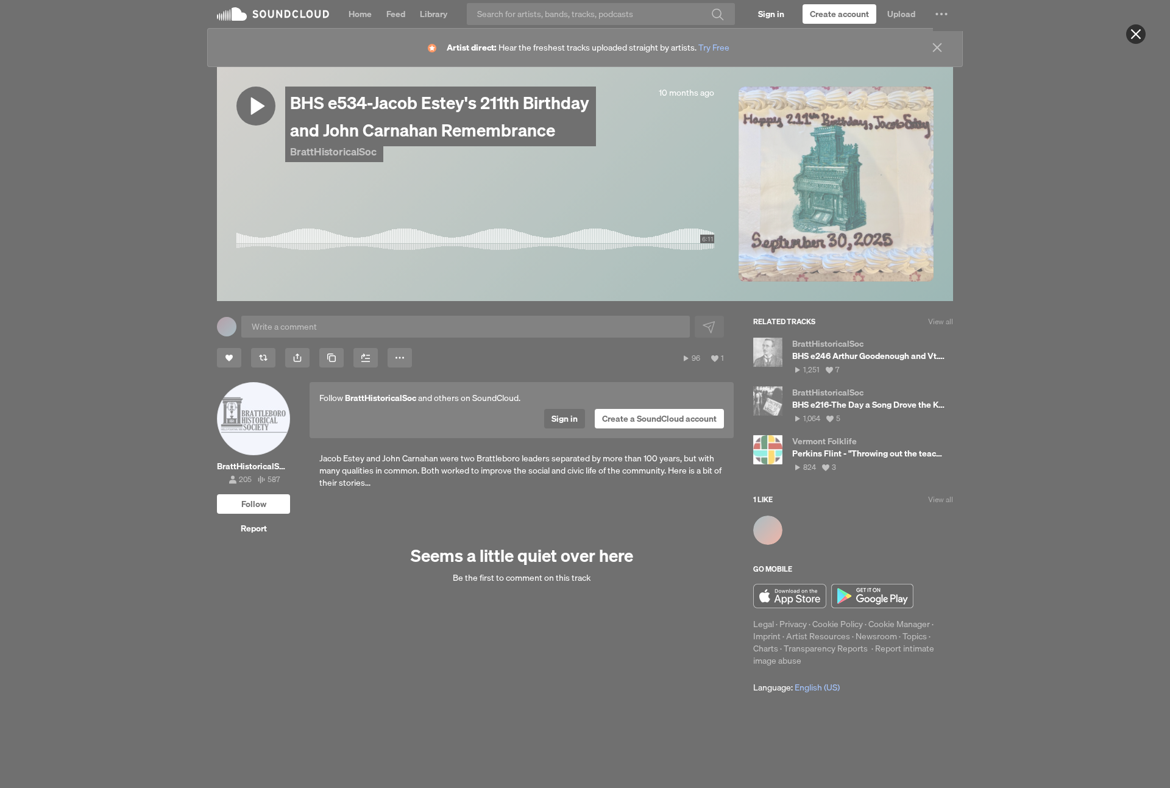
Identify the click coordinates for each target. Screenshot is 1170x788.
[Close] (1136, 34)
